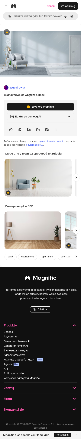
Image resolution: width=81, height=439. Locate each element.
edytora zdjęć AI (34, 144)
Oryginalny (26, 32)
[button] (40, 309)
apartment (47, 256)
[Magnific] (40, 279)
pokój (10, 256)
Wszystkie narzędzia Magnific (22, 378)
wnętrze (65, 256)
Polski (40, 309)
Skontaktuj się (14, 409)
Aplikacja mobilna (14, 373)
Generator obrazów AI (17, 341)
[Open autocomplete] (8, 16)
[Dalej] (76, 178)
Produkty (10, 325)
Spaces (8, 332)
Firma (8, 399)
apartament (27, 256)
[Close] (75, 435)
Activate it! (63, 434)
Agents (11, 364)
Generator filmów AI (16, 345)
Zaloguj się (68, 6)
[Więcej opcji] (56, 129)
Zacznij (9, 388)
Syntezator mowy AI (16, 350)
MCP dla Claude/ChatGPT (23, 359)
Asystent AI (11, 336)
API (6, 369)
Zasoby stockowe (14, 355)
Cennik (51, 6)
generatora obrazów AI (52, 141)
